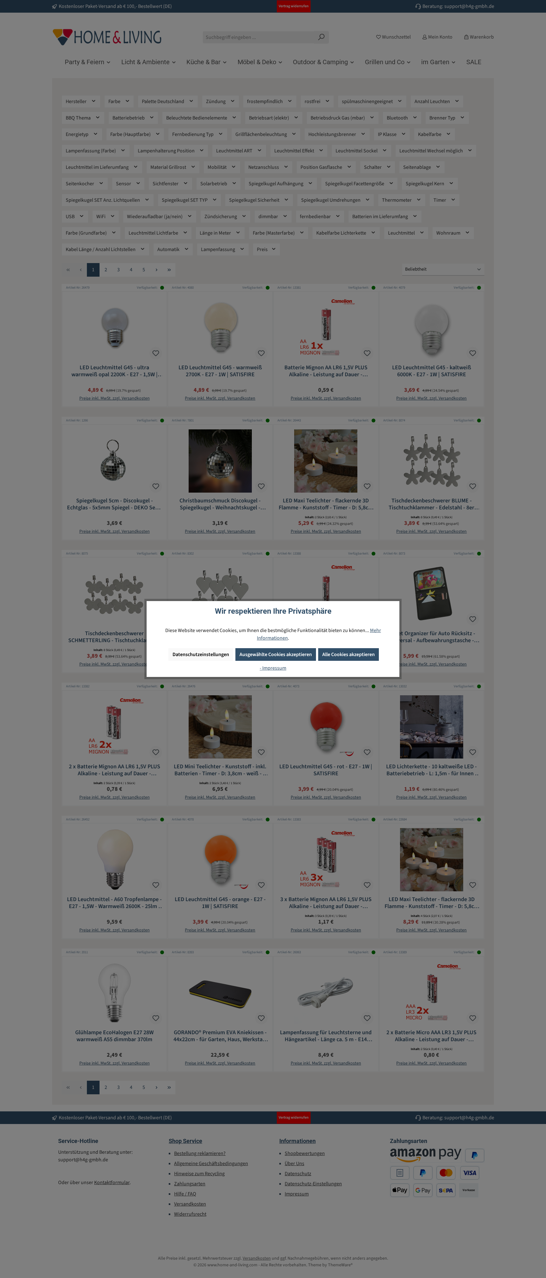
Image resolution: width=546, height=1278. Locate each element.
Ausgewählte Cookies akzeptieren (276, 654)
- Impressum (273, 668)
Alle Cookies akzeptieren (348, 654)
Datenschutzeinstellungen (201, 654)
